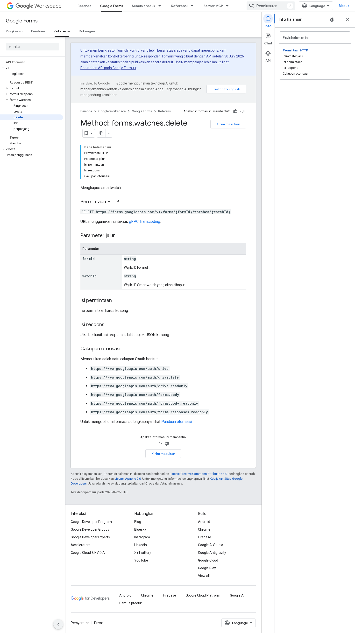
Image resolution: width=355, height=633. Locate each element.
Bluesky (140, 529)
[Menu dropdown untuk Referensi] (193, 6)
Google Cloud (208, 560)
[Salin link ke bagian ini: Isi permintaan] (116, 301)
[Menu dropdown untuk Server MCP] (228, 6)
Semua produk (143, 6)
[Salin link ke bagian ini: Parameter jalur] (120, 236)
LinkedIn (140, 545)
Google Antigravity (212, 553)
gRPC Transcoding (144, 221)
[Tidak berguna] (242, 111)
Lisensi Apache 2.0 (127, 478)
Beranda (84, 6)
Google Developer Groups (90, 529)
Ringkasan (14, 31)
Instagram (142, 537)
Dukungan (87, 31)
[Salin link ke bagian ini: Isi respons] (109, 325)
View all (204, 576)
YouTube (141, 560)
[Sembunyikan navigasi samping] (58, 624)
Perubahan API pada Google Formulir (108, 68)
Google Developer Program (91, 522)
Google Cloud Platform (203, 595)
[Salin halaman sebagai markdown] (101, 133)
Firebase (204, 537)
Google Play (207, 568)
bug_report (332, 19)
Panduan (38, 31)
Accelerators (80, 545)
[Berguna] (235, 111)
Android (204, 522)
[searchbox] (32, 46)
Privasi (99, 623)
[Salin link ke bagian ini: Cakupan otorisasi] (125, 349)
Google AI (237, 595)
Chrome (204, 529)
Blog (137, 522)
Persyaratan (80, 623)
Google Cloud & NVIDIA (88, 553)
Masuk (344, 6)
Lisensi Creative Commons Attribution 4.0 (198, 474)
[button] (31, 68)
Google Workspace (112, 111)
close (347, 19)
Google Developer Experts (90, 537)
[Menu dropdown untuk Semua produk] (161, 6)
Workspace (48, 6)
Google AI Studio (210, 545)
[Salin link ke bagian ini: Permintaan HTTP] (124, 202)
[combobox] (271, 5)
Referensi (179, 6)
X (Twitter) (142, 553)
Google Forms (111, 6)
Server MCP (213, 6)
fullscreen (339, 19)
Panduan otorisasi (176, 421)
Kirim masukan (228, 124)
